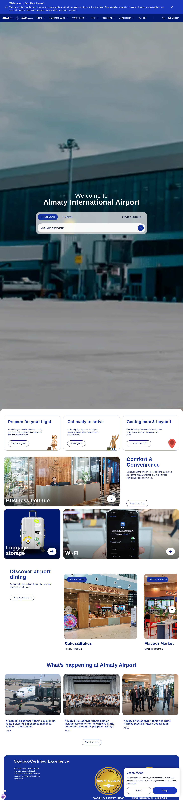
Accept (165, 790)
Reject (139, 790)
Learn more (131, 784)
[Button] (111, 498)
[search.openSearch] (163, 17)
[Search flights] (141, 228)
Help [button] (93, 18)
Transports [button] (107, 18)
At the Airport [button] (78, 18)
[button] (173, 17)
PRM (144, 18)
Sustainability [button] (125, 18)
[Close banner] (172, 6)
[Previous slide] (68, 609)
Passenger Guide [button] (57, 18)
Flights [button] (39, 18)
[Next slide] (172, 609)
